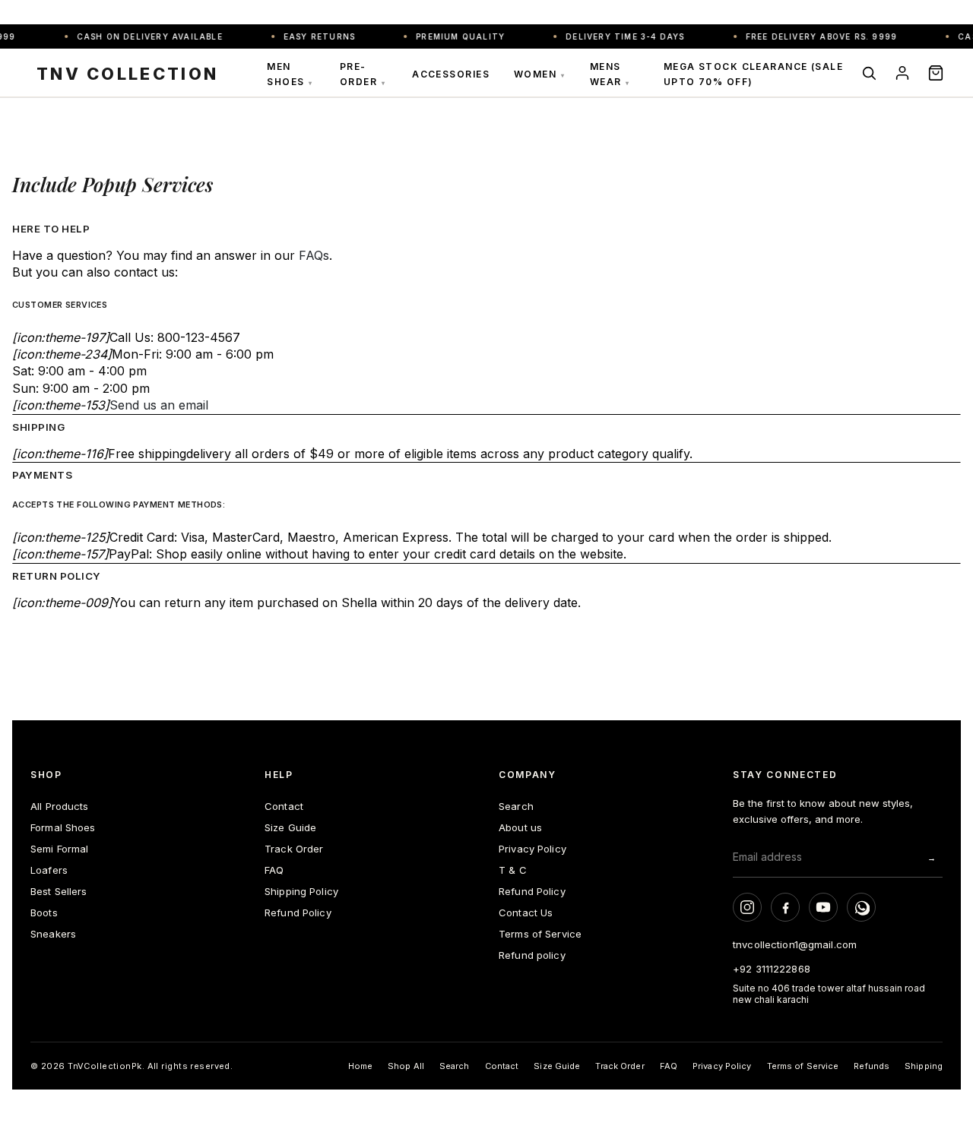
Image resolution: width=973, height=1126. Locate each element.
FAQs (314, 255)
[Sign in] (902, 73)
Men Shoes (290, 74)
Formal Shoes (63, 827)
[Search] (869, 73)
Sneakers (53, 934)
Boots (44, 912)
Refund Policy (298, 912)
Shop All (406, 1066)
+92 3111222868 (771, 969)
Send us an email (158, 405)
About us (520, 827)
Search (516, 806)
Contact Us (526, 912)
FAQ (274, 870)
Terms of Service (540, 934)
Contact (284, 806)
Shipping (924, 1066)
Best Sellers (58, 891)
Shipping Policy (301, 891)
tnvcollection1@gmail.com (795, 944)
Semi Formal (59, 849)
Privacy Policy (532, 849)
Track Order (294, 849)
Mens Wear (610, 74)
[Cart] (936, 73)
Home (360, 1066)
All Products (59, 806)
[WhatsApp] (861, 907)
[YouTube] (823, 907)
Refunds (871, 1066)
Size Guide (290, 827)
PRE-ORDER (363, 74)
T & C (513, 870)
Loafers (49, 870)
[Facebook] (785, 907)
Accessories (451, 74)
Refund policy (532, 955)
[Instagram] (747, 907)
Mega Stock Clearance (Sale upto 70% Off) (753, 74)
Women (540, 74)
